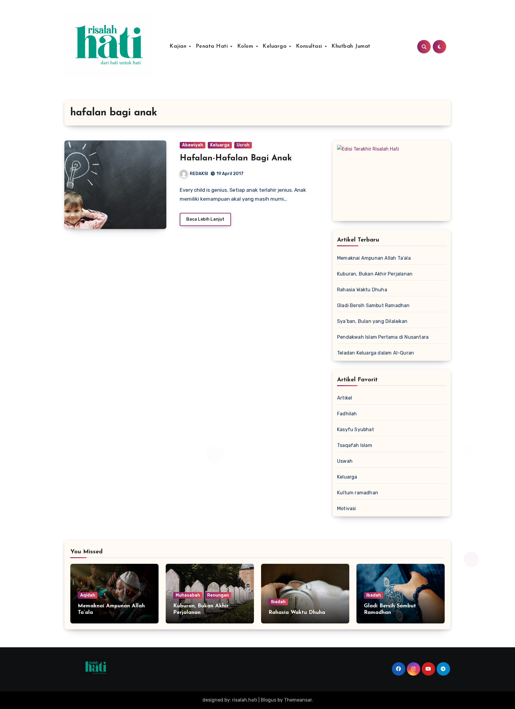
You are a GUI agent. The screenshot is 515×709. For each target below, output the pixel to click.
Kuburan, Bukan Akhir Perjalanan (374, 274)
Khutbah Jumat (350, 46)
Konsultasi (310, 46)
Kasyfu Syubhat (355, 429)
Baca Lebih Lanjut (205, 219)
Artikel (344, 398)
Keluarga (275, 46)
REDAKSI (199, 173)
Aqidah (87, 595)
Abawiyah (192, 145)
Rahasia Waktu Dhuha (362, 289)
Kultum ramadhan (357, 493)
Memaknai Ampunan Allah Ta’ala (374, 258)
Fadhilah (347, 414)
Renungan (218, 595)
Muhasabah (188, 595)
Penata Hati (213, 46)
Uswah (345, 461)
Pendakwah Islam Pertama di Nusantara (383, 337)
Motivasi (346, 508)
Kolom (246, 46)
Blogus (268, 700)
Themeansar (298, 700)
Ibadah (278, 601)
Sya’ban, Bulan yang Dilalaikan (372, 321)
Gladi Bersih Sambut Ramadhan (373, 305)
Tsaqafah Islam (354, 445)
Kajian (179, 46)
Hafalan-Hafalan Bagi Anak (236, 158)
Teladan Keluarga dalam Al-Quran (375, 353)
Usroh (243, 145)
